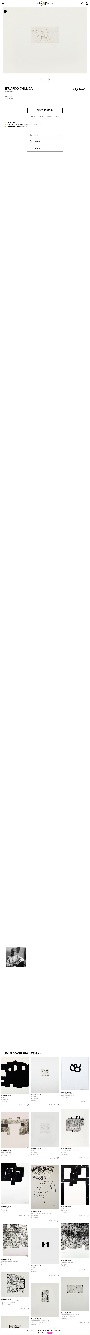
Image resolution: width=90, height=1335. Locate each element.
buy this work (45, 110)
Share (48, 81)
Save (41, 81)
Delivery (37, 135)
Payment (37, 142)
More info (41, 1333)
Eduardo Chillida (19, 88)
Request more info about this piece (46, 117)
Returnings (38, 148)
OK (50, 1333)
